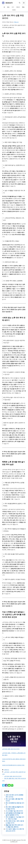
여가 (13, 7)
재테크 (18, 7)
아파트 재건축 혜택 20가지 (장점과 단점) (13, 765)
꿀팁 (8, 7)
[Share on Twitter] (3, 786)
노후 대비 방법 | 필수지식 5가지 (11, 749)
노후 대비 (6, 772)
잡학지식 (6, 769)
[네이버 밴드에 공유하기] (12, 786)
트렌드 (14, 9)
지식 (23, 7)
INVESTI (9, 3)
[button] (20, 3)
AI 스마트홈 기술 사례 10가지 (14, 811)
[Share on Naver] (9, 786)
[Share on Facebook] (6, 786)
